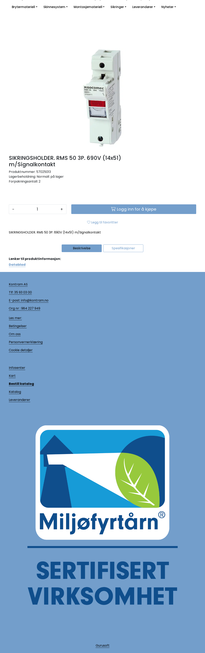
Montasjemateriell (88, 7)
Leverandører (142, 7)
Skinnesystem (54, 7)
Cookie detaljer (21, 350)
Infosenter (17, 367)
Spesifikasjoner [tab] (123, 248)
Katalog (15, 391)
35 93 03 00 (22, 292)
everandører (20, 399)
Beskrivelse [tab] (81, 248)
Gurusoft (103, 645)
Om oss (15, 334)
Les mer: (15, 318)
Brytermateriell (23, 7)
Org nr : (14, 308)
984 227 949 (30, 308)
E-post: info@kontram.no (28, 300)
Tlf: (11, 292)
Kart (12, 375)
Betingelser (18, 326)
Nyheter (167, 7)
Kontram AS (18, 284)
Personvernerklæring (26, 342)
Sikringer (117, 7)
